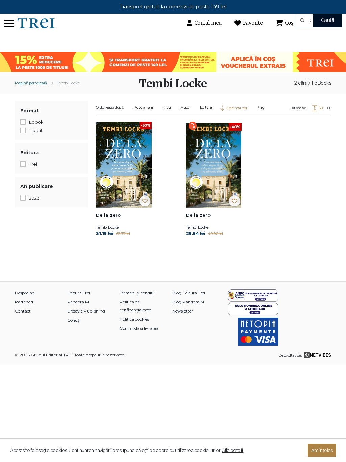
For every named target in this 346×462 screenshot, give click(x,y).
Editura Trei (78, 292)
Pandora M (78, 301)
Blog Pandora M (188, 301)
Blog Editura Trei (188, 292)
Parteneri (24, 301)
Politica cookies (134, 319)
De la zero (108, 215)
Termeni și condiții (137, 292)
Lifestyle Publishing (86, 311)
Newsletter (182, 311)
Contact (23, 311)
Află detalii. (233, 450)
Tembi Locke (68, 82)
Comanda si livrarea (139, 328)
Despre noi (25, 292)
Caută (328, 20)
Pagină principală (31, 82)
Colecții (74, 320)
